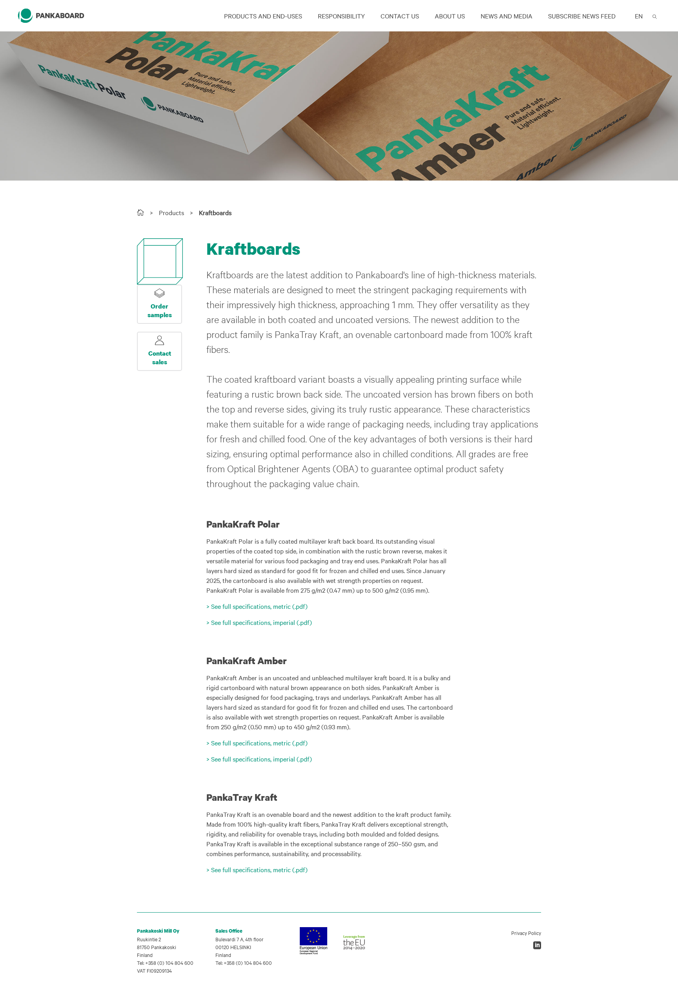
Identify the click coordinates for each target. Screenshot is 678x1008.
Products (171, 212)
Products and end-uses (263, 15)
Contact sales (159, 357)
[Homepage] (140, 212)
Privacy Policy (526, 932)
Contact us (400, 15)
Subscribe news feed (582, 15)
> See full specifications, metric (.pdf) (257, 606)
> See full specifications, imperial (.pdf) (259, 622)
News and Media (506, 15)
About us (450, 15)
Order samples (160, 310)
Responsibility (341, 15)
